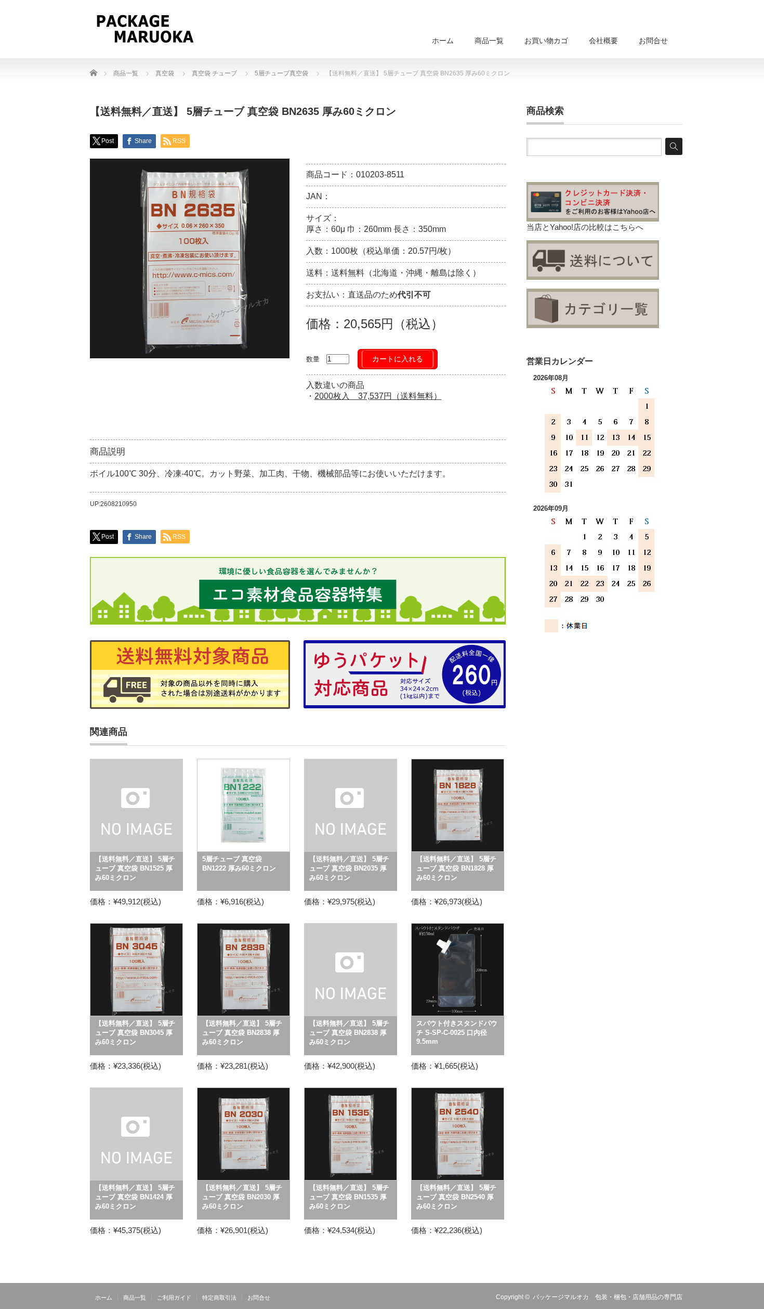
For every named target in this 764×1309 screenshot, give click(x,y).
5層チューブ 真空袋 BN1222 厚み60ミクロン (239, 863)
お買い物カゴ (546, 40)
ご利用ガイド (174, 1297)
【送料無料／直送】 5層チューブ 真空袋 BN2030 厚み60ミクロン (242, 1197)
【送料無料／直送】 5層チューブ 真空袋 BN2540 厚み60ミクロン (456, 1197)
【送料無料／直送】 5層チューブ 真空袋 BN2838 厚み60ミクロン (242, 1032)
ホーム (443, 40)
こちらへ (627, 227)
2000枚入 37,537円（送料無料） (378, 396)
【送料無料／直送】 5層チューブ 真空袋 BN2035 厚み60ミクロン (349, 868)
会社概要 (603, 40)
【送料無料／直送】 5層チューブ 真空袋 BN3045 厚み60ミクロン (135, 1032)
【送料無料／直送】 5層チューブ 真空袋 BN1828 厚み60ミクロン (456, 868)
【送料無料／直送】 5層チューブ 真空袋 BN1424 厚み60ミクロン (135, 1197)
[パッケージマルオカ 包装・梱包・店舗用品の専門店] (144, 28)
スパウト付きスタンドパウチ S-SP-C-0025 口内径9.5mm (456, 1032)
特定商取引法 (219, 1297)
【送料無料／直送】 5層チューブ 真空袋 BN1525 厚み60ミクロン (135, 868)
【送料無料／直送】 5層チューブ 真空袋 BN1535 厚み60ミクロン (349, 1197)
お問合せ (653, 40)
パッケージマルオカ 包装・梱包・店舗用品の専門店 (607, 1297)
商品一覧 (489, 40)
